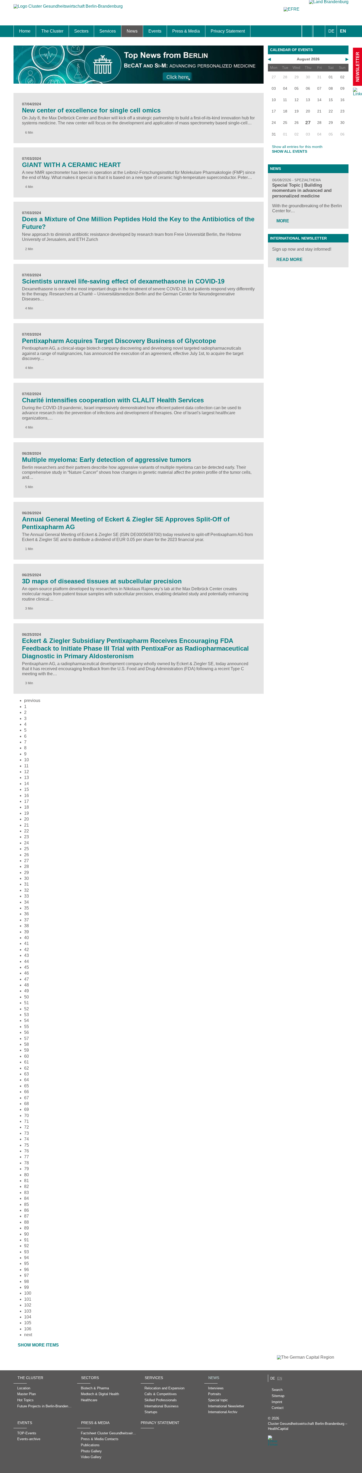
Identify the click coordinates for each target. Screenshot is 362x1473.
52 (26, 1009)
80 (26, 1175)
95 (26, 1263)
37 (26, 920)
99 (26, 1287)
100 (27, 1293)
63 (26, 1074)
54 (26, 1020)
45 (26, 967)
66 (26, 1091)
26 (26, 855)
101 (27, 1299)
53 (26, 1014)
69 (26, 1109)
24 (26, 843)
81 (26, 1180)
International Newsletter (298, 238)
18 (26, 807)
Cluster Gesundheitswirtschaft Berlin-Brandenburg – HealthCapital (307, 1426)
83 (26, 1192)
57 (26, 1038)
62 (26, 1068)
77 (26, 1157)
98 (26, 1281)
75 (26, 1145)
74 (26, 1139)
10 (26, 760)
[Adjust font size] (319, 31)
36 (26, 914)
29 (26, 872)
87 (26, 1216)
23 (26, 837)
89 (26, 1228)
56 (26, 1032)
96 (26, 1269)
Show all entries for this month (297, 147)
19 (26, 813)
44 (26, 961)
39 (26, 932)
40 (26, 937)
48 (26, 985)
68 (26, 1103)
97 (26, 1275)
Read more (289, 259)
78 (26, 1163)
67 (26, 1098)
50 (26, 997)
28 (26, 866)
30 (26, 878)
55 (26, 1026)
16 (26, 795)
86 (26, 1210)
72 (26, 1127)
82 (26, 1186)
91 (26, 1240)
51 (26, 1003)
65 (26, 1086)
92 (26, 1246)
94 (26, 1257)
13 (26, 777)
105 (27, 1323)
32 (26, 890)
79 (26, 1168)
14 (26, 783)
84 (26, 1198)
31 (26, 884)
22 (26, 831)
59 (26, 1050)
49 (26, 991)
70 (26, 1115)
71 (26, 1121)
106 (27, 1329)
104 (27, 1317)
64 (26, 1080)
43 (26, 955)
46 (26, 973)
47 (26, 979)
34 (26, 902)
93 (26, 1252)
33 (26, 896)
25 (26, 848)
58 (26, 1044)
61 (26, 1062)
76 (26, 1151)
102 (27, 1305)
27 (26, 860)
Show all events (289, 151)
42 (26, 949)
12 (26, 771)
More (282, 221)
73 (26, 1133)
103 (27, 1311)
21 (26, 825)
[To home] (68, 9)
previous (32, 700)
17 (26, 801)
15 (26, 789)
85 (26, 1204)
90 (26, 1234)
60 (26, 1056)
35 (26, 908)
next (28, 1334)
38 (26, 926)
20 (26, 819)
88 (26, 1222)
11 (26, 766)
